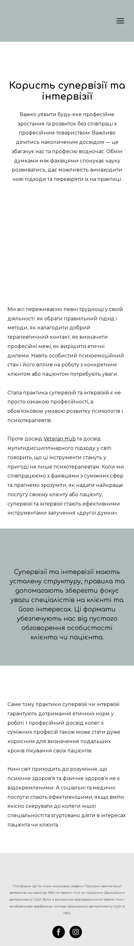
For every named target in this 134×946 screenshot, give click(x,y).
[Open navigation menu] (120, 21)
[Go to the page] (35, 20)
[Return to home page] (67, 871)
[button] (58, 932)
